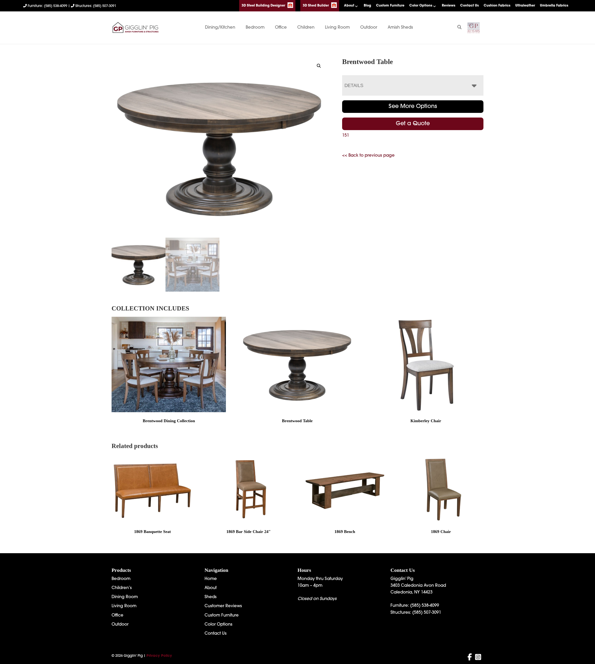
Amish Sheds (400, 28)
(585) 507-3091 (426, 613)
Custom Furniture (390, 5)
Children (305, 28)
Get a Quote (413, 124)
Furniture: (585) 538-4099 (47, 6)
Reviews (448, 5)
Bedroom (255, 28)
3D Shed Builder (316, 5)
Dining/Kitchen (220, 28)
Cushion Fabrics (497, 5)
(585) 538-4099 (424, 606)
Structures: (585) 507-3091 (95, 6)
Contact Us (469, 5)
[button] (319, 66)
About (349, 5)
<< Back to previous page (368, 156)
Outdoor (368, 28)
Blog (367, 5)
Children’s (122, 588)
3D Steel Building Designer (263, 5)
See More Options (413, 106)
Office (281, 28)
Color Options (420, 5)
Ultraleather (525, 5)
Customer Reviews (223, 606)
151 (345, 136)
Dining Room (125, 597)
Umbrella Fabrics (554, 5)
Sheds (211, 597)
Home (211, 579)
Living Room (337, 28)
